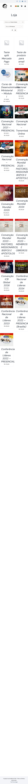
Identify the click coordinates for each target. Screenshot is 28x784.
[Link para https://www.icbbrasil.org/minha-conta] (25, 6)
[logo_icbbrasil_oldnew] (4, 4)
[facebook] (17, 1)
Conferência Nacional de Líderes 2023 (8, 317)
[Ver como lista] (15, 30)
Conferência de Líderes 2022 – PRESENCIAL (8, 355)
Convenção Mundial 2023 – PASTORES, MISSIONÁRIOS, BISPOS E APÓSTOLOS (9, 244)
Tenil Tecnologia (14, 782)
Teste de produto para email (21, 57)
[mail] (25, 1)
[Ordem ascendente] (22, 22)
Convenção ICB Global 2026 (7, 281)
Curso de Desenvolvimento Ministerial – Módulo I (10, 90)
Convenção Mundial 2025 (7, 207)
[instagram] (19, 1)
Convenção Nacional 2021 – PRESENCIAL (8, 126)
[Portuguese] (18, 6)
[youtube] (22, 1)
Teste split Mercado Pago (7, 57)
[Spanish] (16, 6)
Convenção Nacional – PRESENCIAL (8, 161)
